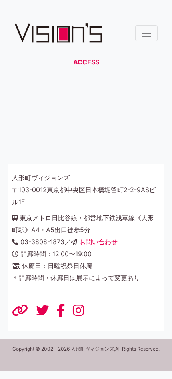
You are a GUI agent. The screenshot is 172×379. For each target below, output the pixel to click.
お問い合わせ (98, 242)
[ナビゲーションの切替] (146, 33)
